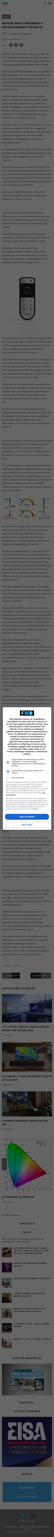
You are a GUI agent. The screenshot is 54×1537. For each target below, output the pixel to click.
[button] (27, 778)
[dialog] (27, 768)
